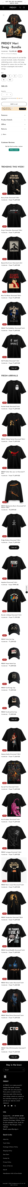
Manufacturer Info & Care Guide (12, 1173)
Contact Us (6, 1158)
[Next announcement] (25, 2)
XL (4, 80)
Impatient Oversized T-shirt (9, 582)
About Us (5, 1139)
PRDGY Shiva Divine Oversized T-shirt (12, 1015)
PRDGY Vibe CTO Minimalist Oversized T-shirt (13, 1048)
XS (4, 76)
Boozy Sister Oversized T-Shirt (10, 197)
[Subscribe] (23, 1070)
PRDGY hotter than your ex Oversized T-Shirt (13, 472)
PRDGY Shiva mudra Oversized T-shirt (12, 983)
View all (14, 368)
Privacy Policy (7, 1162)
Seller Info (4, 86)
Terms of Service (8, 1166)
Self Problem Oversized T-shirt (10, 361)
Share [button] (4, 134)
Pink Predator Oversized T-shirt (10, 819)
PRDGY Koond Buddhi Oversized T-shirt (13, 950)
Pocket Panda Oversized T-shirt (10, 406)
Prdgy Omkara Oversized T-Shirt (10, 540)
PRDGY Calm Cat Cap (7, 639)
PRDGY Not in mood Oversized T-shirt (12, 885)
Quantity (3, 91)
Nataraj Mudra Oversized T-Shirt (10, 754)
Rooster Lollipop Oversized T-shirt (11, 615)
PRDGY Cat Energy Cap (8, 687)
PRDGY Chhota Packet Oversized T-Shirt (13, 439)
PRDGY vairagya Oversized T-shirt (11, 852)
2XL (10, 80)
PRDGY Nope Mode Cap (8, 663)
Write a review (14, 150)
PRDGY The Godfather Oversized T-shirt (13, 328)
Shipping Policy (7, 1151)
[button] (3, 7)
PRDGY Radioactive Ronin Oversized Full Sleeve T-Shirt (13, 506)
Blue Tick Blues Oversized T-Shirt (11, 295)
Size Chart (6, 1154)
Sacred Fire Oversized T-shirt (10, 787)
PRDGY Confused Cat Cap (9, 712)
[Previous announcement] (3, 2)
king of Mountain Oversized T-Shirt (11, 230)
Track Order (6, 1143)
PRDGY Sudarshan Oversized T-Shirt (12, 917)
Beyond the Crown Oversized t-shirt (11, 263)
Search (5, 1170)
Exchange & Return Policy (10, 1147)
